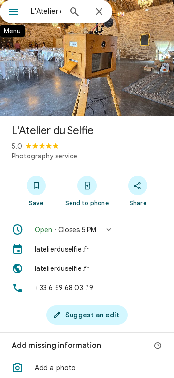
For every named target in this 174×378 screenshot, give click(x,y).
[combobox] (46, 11)
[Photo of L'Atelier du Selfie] (87, 58)
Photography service (44, 156)
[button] (87, 229)
